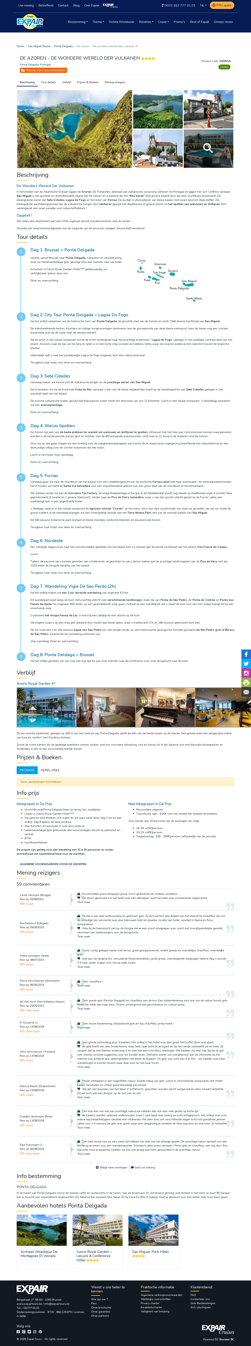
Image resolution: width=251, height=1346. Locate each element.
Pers (94, 1303)
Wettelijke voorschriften (156, 1299)
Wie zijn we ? (99, 1299)
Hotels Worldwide (121, 22)
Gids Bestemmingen (203, 1303)
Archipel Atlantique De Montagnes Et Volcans (39, 1253)
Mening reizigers (115, 82)
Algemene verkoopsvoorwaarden (161, 1295)
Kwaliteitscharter (151, 1307)
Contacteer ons (200, 1299)
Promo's (179, 22)
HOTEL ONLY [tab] (50, 770)
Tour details (48, 82)
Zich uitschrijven (201, 1307)
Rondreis (145, 22)
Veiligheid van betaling (155, 1311)
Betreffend (45, 5)
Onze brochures (101, 1307)
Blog (76, 5)
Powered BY (211, 1339)
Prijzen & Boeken (88, 82)
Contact (63, 5)
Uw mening (26, 5)
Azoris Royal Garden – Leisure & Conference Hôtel (94, 1255)
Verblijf (66, 82)
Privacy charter (150, 1303)
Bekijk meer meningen (113, 1167)
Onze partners (100, 1316)
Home (20, 46)
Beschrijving (27, 82)
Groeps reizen (223, 22)
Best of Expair (199, 22)
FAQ (193, 1295)
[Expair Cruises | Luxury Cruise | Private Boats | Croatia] (110, 5)
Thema (97, 22)
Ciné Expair (91, 5)
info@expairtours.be (57, 1304)
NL (202, 5)
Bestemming (76, 22)
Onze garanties (100, 1312)
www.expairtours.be (29, 1304)
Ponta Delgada (63, 46)
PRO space (224, 5)
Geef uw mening (145, 1167)
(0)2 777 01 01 (180, 5)
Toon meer (83, 902)
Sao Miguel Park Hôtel (150, 1251)
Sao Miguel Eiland (39, 46)
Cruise (162, 22)
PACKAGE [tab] (27, 770)
